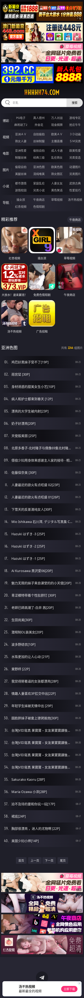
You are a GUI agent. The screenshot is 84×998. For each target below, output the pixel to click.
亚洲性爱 (21, 150)
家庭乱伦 (39, 183)
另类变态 (75, 157)
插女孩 (21, 200)
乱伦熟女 (57, 157)
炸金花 (39, 125)
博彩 (6, 120)
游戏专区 (75, 118)
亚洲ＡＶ (21, 134)
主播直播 (57, 141)
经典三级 (39, 157)
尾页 (63, 860)
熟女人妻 (21, 141)
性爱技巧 (75, 190)
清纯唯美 (39, 174)
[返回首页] (79, 990)
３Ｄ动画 (75, 134)
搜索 (74, 103)
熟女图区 (57, 174)
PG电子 (20, 118)
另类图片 (75, 174)
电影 (6, 153)
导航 (6, 202)
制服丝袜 (21, 157)
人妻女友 (57, 183)
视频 (6, 137)
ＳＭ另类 (75, 141)
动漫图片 (75, 167)
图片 (6, 170)
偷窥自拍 (21, 167)
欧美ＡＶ (57, 134)
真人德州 (39, 118)
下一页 (49, 860)
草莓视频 (57, 200)
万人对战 (57, 118)
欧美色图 (57, 167)
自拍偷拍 (39, 134)
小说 (6, 186)
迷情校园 (21, 190)
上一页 (35, 860)
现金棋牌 (57, 125)
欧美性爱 (75, 150)
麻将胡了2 (20, 125)
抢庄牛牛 (75, 125)
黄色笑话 (57, 190)
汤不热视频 (75, 200)
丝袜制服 (39, 141)
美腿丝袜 (21, 174)
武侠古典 (75, 183)
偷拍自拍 (39, 150)
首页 (21, 860)
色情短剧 (39, 206)
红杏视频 (21, 206)
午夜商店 (39, 200)
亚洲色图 (39, 167)
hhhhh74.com (42, 92)
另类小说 (39, 190)
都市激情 (21, 183)
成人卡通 (57, 150)
